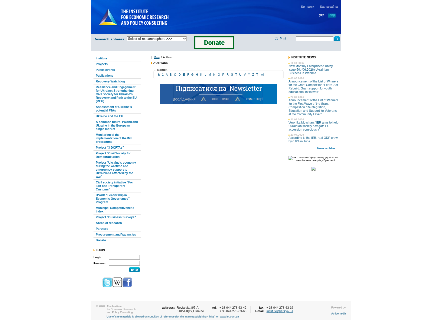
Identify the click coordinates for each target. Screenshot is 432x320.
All (262, 74)
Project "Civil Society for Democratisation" (113, 155)
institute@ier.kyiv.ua (279, 311)
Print (283, 38)
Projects (102, 64)
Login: (98, 257)
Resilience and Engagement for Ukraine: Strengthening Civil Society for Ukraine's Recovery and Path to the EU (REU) (116, 94)
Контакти (307, 7)
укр (321, 15)
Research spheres (109, 39)
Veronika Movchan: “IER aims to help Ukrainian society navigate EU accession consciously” (313, 126)
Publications (104, 75)
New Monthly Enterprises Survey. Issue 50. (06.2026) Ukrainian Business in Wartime (310, 69)
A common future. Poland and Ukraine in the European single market (117, 125)
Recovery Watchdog (110, 81)
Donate (101, 240)
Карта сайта (329, 7)
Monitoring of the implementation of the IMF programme (114, 138)
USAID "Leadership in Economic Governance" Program (113, 198)
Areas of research (109, 223)
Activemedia (338, 313)
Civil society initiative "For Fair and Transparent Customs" (114, 186)
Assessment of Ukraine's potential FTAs (114, 108)
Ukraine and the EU (109, 116)
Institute (101, 58)
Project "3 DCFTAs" (110, 147)
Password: (101, 263)
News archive (326, 148)
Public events (105, 70)
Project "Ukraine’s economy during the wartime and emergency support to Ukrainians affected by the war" (116, 169)
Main (157, 57)
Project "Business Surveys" (116, 217)
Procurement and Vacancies (116, 234)
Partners (102, 229)
